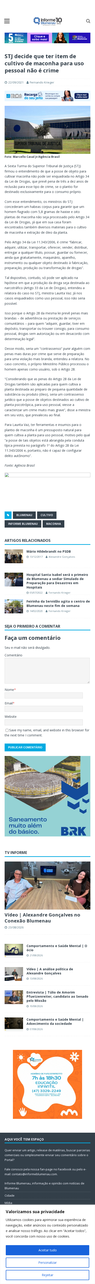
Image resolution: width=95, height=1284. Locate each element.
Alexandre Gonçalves (62, 556)
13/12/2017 (36, 556)
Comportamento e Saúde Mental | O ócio (57, 948)
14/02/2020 (36, 611)
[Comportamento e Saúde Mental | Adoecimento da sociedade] (14, 1024)
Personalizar (47, 1262)
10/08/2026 (36, 1006)
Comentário (13, 655)
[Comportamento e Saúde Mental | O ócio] (14, 951)
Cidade (10, 1195)
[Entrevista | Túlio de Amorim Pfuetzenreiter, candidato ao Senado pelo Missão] (14, 997)
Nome (9, 689)
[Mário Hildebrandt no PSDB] (14, 556)
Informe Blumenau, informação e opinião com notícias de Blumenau (44, 1185)
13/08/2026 (36, 978)
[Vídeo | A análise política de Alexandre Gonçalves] (14, 974)
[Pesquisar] (88, 21)
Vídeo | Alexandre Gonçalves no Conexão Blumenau (42, 918)
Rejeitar (47, 1275)
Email (9, 703)
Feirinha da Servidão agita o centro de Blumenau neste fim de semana (58, 603)
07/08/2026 (36, 1029)
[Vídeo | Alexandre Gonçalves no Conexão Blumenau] (47, 886)
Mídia (8, 1203)
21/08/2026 (36, 955)
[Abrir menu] (7, 21)
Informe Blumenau (23, 524)
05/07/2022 (36, 592)
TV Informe (16, 852)
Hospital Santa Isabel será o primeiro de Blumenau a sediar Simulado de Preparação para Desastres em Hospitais (57, 580)
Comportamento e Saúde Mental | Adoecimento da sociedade (55, 1021)
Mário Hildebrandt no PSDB (49, 551)
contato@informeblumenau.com (34, 1174)
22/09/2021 (16, 82)
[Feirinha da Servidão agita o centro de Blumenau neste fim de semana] (14, 606)
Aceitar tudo (48, 1250)
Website (11, 716)
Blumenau (24, 515)
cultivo (47, 515)
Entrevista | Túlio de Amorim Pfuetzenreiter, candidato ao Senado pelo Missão (57, 996)
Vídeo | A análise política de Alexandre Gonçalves (50, 971)
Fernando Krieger (42, 82)
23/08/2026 (16, 927)
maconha (53, 524)
